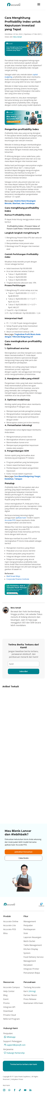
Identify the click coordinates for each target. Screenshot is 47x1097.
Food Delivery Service (34, 957)
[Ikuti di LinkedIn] (30, 1090)
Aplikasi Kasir (28, 717)
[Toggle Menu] (38, 4)
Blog (5, 995)
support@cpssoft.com (16, 1045)
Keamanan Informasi (33, 1003)
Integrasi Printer (31, 968)
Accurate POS (10, 520)
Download (8, 1011)
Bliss (5, 933)
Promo (6, 1003)
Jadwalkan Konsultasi (23, 852)
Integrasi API (9, 1007)
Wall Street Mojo (13, 576)
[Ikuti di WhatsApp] (9, 1090)
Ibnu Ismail (17, 37)
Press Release (30, 999)
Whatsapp (11, 1037)
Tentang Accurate (32, 987)
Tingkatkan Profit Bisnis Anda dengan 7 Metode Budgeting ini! (22, 335)
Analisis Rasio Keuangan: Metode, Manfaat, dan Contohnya (20, 202)
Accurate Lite (9, 925)
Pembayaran (29, 929)
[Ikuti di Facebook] (14, 1090)
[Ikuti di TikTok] (20, 1090)
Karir (30, 991)
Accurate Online (10, 921)
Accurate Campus (11, 987)
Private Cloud (9, 1015)
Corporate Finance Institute (17, 579)
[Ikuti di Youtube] (25, 1090)
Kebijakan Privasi (17, 1079)
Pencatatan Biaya (32, 972)
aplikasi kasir (21, 518)
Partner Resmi (30, 995)
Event (6, 999)
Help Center (9, 991)
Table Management (33, 945)
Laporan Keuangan (32, 937)
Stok (26, 933)
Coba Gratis (24, 858)
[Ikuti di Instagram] (4, 1090)
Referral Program (11, 1019)
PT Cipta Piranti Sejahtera (21, 1076)
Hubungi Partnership (16, 1053)
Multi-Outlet (29, 941)
